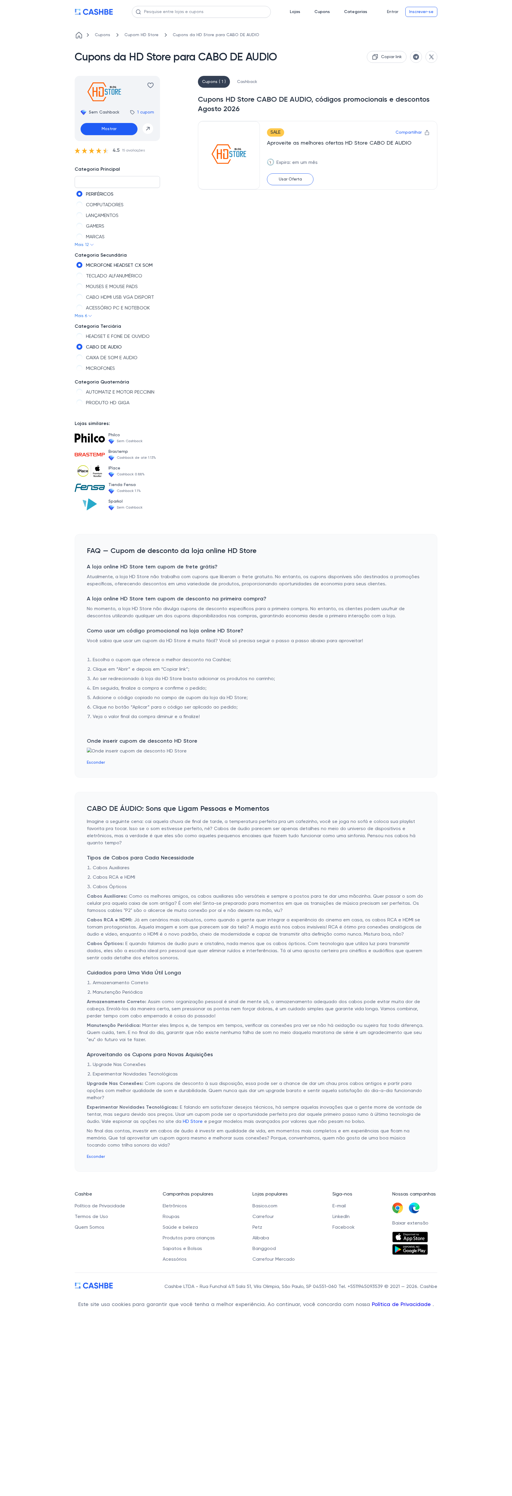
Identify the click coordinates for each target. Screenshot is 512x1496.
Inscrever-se (421, 12)
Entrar (392, 12)
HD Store (193, 1121)
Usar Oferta (290, 179)
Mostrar (109, 129)
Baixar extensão (410, 1223)
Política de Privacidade (402, 1304)
